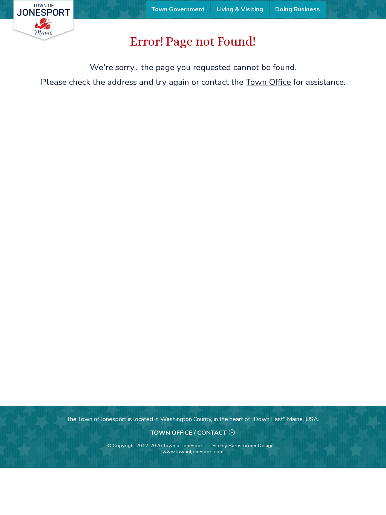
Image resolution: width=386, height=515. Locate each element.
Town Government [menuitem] (178, 9)
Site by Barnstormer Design (243, 445)
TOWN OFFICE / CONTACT (188, 433)
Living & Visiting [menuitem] (240, 9)
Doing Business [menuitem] (297, 9)
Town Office (268, 82)
